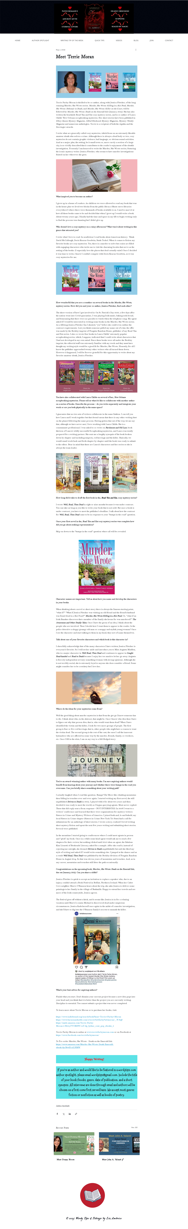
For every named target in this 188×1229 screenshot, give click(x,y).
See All (134, 1127)
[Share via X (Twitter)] (63, 1114)
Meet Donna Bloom (65, 1159)
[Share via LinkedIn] (70, 1114)
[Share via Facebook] (57, 1114)
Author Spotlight (62, 1105)
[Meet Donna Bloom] (74, 1143)
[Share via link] (76, 1114)
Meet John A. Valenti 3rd (113, 1159)
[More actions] (135, 49)
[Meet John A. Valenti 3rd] (119, 1143)
